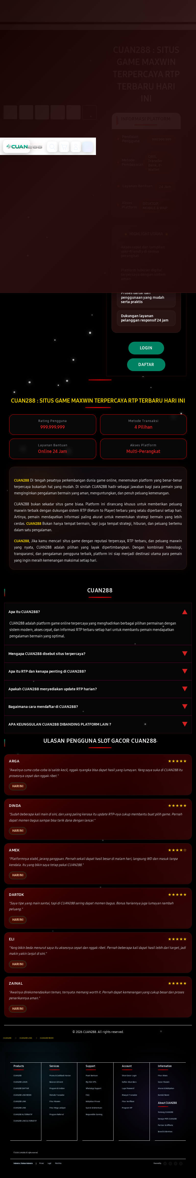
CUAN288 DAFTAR (21, 1088)
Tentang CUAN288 (165, 1112)
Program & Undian (57, 1088)
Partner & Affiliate (165, 1125)
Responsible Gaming (94, 1114)
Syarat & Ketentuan (94, 1108)
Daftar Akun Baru (129, 1082)
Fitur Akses (162, 1075)
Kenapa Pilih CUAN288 (167, 1119)
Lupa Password (128, 1088)
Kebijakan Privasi (93, 1101)
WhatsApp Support (93, 1088)
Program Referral (57, 1114)
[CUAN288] (16, 146)
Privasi (41, 1163)
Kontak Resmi (163, 1095)
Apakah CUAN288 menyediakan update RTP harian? (98, 689)
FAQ (87, 1095)
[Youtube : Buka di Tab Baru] (180, 1163)
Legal (49, 1163)
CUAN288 (17, 1075)
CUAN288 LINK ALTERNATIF (25, 1121)
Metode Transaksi (57, 1095)
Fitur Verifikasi (128, 1101)
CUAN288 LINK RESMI (22, 1095)
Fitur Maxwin (55, 1101)
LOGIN (146, 348)
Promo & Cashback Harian (60, 1075)
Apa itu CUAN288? (98, 612)
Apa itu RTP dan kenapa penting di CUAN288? (98, 671)
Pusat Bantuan (92, 1075)
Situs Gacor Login (129, 1075)
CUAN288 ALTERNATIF (23, 1114)
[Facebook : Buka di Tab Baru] (165, 1163)
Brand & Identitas (165, 1131)
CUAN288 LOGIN (20, 1082)
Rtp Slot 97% (91, 1082)
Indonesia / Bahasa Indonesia (23, 1163)
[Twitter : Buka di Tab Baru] (170, 1163)
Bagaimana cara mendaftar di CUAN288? (98, 707)
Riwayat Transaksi (129, 1095)
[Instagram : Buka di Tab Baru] (175, 1163)
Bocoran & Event (56, 1082)
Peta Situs (58, 1163)
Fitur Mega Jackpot (58, 1108)
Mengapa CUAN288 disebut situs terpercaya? (98, 654)
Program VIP (127, 1108)
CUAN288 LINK (20, 1101)
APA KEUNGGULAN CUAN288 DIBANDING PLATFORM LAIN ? (98, 724)
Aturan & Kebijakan (166, 1088)
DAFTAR (146, 364)
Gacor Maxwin (163, 1082)
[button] (64, 146)
